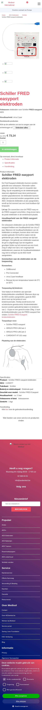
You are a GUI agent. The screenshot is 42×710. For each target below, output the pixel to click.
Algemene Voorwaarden (10, 658)
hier (6, 409)
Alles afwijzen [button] (21, 701)
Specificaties (9, 163)
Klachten (5, 589)
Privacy (4, 653)
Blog (3, 642)
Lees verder (15, 675)
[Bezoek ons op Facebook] (14, 491)
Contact (4, 610)
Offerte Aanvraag (8, 578)
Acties (4, 525)
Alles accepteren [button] (21, 696)
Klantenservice (7, 573)
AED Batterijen (7, 541)
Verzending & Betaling (9, 583)
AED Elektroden (7, 535)
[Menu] (39, 3)
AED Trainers (6, 546)
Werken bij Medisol (8, 621)
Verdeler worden (7, 562)
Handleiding (9, 166)
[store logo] (7, 3)
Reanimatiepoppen (8, 551)
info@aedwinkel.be (22, 480)
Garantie (5, 594)
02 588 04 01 (22, 476)
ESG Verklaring (7, 637)
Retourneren (6, 599)
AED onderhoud (7, 557)
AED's (4, 530)
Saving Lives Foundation (10, 631)
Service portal (7, 626)
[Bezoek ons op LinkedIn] (21, 491)
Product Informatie (11, 159)
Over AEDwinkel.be (8, 615)
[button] (21, 706)
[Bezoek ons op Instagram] (27, 491)
